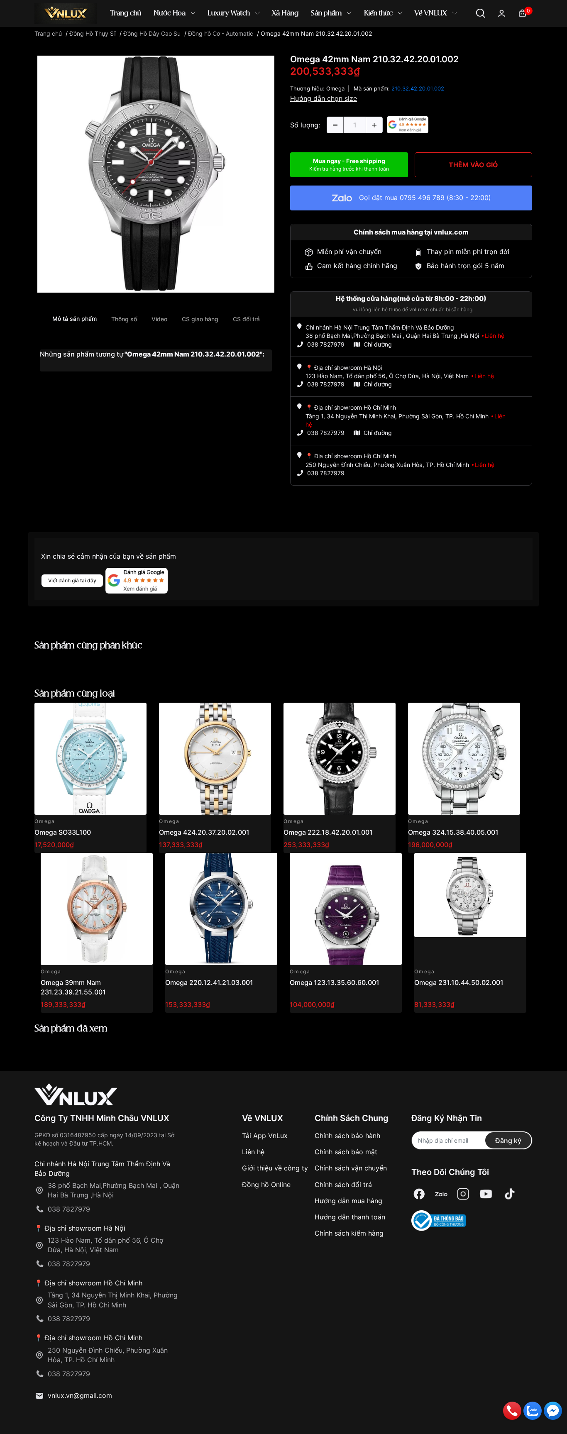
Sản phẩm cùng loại (74, 693)
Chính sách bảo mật (346, 1152)
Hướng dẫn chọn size (323, 98)
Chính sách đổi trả (343, 1184)
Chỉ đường (378, 344)
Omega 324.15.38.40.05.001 (453, 832)
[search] (403, 41)
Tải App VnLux (265, 1135)
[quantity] (335, 125)
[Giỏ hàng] (522, 12)
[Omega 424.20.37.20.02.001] (215, 759)
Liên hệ (253, 1152)
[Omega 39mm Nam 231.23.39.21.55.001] (97, 909)
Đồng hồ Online (266, 1184)
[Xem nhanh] (135, 713)
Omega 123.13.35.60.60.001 (334, 982)
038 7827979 (326, 344)
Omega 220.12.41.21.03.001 (209, 982)
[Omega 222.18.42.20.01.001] (340, 759)
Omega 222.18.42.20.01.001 (328, 832)
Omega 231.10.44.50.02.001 (458, 982)
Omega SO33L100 (62, 832)
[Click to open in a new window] (155, 173)
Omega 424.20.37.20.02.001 (204, 832)
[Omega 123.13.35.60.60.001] (346, 909)
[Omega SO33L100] (90, 759)
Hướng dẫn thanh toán (350, 1217)
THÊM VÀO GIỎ (473, 165)
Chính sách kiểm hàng (349, 1233)
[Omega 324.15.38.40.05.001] (464, 759)
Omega (335, 88)
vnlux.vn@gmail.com (80, 1395)
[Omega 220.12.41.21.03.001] (221, 909)
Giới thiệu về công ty (275, 1168)
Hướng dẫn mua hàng (348, 1201)
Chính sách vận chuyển (351, 1168)
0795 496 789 (422, 197)
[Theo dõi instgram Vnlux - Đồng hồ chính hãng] (463, 1194)
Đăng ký (508, 1140)
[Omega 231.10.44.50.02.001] (470, 909)
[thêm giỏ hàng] (117, 713)
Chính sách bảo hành (347, 1135)
